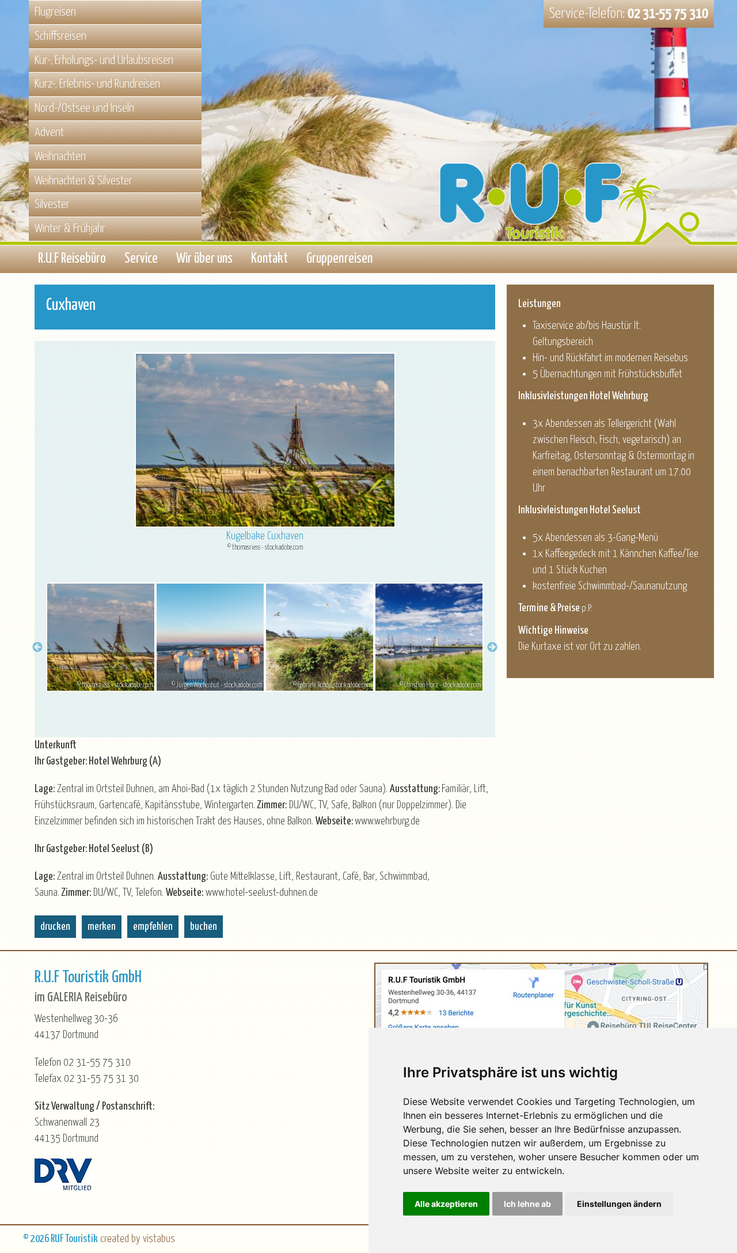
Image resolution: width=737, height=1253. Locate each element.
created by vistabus (137, 1238)
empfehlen (153, 926)
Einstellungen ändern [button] (619, 1204)
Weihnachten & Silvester (83, 181)
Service (141, 259)
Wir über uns (204, 259)
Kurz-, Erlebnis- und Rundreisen (97, 84)
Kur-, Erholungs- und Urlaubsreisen (104, 60)
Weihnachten (60, 156)
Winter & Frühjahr (70, 228)
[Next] (492, 645)
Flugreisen (55, 12)
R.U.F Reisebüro (72, 259)
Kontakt (269, 259)
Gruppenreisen (339, 259)
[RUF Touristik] (576, 157)
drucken (55, 926)
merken (102, 926)
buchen (203, 926)
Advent (49, 132)
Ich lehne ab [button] (527, 1204)
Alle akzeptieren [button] (446, 1204)
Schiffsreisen (60, 36)
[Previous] (37, 645)
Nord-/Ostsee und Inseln (84, 108)
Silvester (52, 204)
